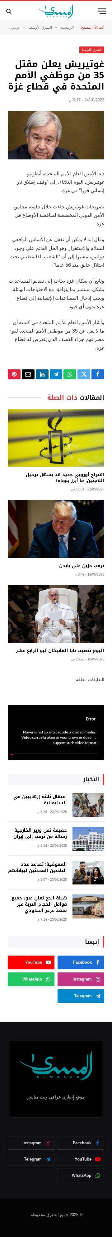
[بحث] (9, 11)
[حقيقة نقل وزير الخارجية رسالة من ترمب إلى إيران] (88, 839)
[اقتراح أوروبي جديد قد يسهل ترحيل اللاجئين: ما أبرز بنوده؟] (56, 438)
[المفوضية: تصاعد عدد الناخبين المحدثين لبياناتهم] (88, 873)
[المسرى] (56, 11)
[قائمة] (102, 11)
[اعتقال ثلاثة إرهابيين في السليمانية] (88, 805)
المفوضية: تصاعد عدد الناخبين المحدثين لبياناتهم (37, 867)
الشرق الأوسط (92, 49)
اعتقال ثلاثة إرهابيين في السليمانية (40, 799)
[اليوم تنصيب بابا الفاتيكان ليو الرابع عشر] (56, 614)
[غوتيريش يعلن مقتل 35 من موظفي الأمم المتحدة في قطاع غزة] (56, 135)
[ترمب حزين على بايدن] (56, 529)
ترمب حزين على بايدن (81, 566)
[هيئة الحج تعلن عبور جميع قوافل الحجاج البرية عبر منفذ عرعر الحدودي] (88, 906)
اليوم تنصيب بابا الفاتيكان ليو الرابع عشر (60, 650)
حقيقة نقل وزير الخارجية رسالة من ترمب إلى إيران (40, 833)
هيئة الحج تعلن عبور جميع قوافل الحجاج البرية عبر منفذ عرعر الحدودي (39, 904)
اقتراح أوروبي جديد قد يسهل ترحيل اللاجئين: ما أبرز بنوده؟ (65, 477)
